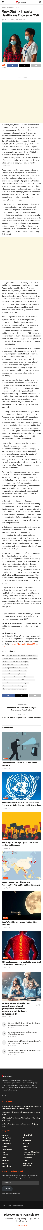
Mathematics (27, 1141)
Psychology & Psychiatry (31, 1152)
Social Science (27, 1158)
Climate (4, 1163)
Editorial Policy (28, 1135)
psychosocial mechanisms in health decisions (18, 677)
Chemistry (5, 1160)
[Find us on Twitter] (6, 1095)
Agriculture (5, 1135)
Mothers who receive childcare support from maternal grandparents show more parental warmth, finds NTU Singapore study (15, 1008)
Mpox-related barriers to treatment (14, 671)
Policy (17, 7)
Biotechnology (7, 1149)
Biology (4, 1146)
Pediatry (25, 1146)
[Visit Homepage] (21, 2)
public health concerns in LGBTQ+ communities (18, 680)
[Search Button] (40, 2)
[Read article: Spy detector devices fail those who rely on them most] (21, 746)
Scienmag (8, 1205)
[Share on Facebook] (12, 65)
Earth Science (6, 1166)
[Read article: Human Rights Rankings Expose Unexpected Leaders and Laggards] (21, 826)
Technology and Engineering (28, 1164)
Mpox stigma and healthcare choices (15, 668)
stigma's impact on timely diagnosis (14, 686)
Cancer (4, 1158)
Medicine (26, 1143)
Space (25, 1160)
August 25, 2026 (6, 768)
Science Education (29, 1155)
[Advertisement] (21, 72)
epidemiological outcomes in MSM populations (22, 655)
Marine (25, 1138)
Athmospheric (6, 1143)
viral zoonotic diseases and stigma (14, 689)
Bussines (5, 1155)
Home (3, 7)
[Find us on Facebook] (2, 1095)
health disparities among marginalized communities (20, 658)
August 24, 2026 (6, 967)
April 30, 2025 (6, 19)
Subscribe (7, 1189)
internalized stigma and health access (15, 665)
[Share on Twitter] (24, 65)
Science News (10, 7)
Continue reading (21, 1225)
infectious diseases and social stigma (15, 661)
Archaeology (6, 1141)
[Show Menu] (3, 2)
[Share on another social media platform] (36, 65)
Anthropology (6, 1138)
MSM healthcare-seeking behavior (14, 674)
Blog (3, 1152)
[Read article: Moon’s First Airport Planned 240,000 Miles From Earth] (21, 905)
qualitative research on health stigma (15, 683)
